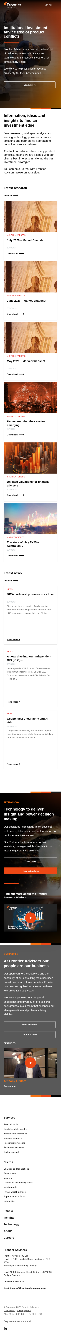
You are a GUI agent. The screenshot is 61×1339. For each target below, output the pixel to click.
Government (10, 1173)
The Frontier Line (16, 416)
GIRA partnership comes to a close (30, 594)
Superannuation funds (14, 1196)
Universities (9, 1201)
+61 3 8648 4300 (16, 1281)
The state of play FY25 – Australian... (23, 544)
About (8, 1231)
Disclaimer (9, 1310)
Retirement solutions (14, 1147)
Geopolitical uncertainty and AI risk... (27, 720)
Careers (9, 1237)
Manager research (13, 1138)
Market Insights (15, 537)
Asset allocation (11, 1124)
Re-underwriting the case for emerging (26, 423)
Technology (11, 1224)
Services (9, 1117)
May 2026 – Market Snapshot (26, 361)
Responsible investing (14, 1143)
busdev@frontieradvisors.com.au (28, 1288)
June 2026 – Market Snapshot (26, 300)
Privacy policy (24, 1310)
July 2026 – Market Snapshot (26, 240)
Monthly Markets (16, 235)
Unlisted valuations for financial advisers (28, 483)
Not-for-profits (10, 1187)
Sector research (11, 1152)
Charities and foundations (16, 1169)
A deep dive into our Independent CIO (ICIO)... (29, 658)
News (10, 589)
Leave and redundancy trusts (18, 1182)
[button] (30, 84)
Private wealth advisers (15, 1192)
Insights (9, 1217)
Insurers (8, 1178)
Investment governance (15, 1133)
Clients (8, 1162)
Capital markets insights (15, 1129)
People (8, 1211)
